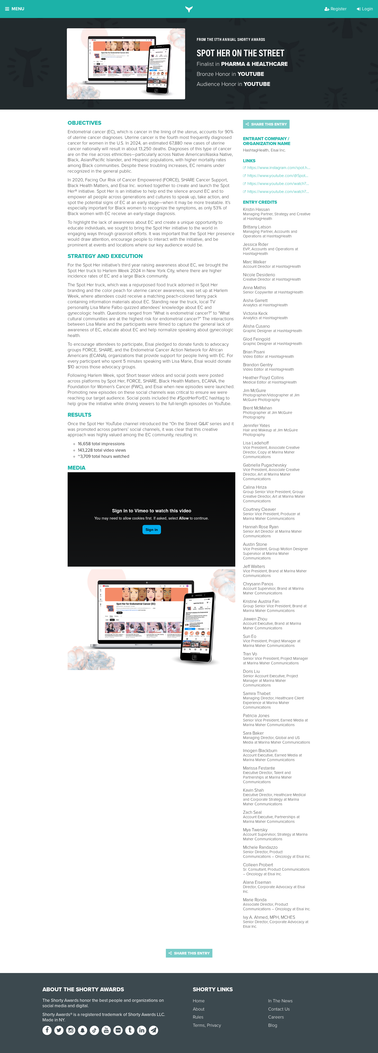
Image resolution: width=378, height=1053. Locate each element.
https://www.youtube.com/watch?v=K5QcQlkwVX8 (291, 183)
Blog (272, 1025)
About (198, 1009)
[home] (189, 9)
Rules (198, 1017)
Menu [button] (18, 9)
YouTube (251, 74)
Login (367, 9)
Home (199, 1001)
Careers (276, 1017)
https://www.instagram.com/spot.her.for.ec (283, 167)
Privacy (214, 1025)
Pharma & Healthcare (254, 64)
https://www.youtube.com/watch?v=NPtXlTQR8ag (290, 191)
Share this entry (268, 124)
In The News (280, 1001)
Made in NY (53, 1020)
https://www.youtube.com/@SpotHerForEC (284, 175)
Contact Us (279, 1009)
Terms (199, 1025)
